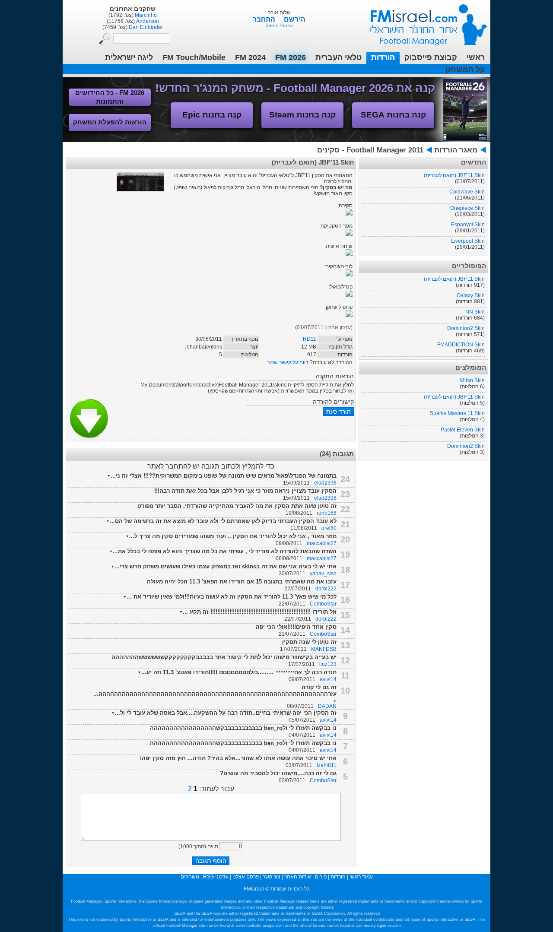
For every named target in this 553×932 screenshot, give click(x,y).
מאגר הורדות (455, 150)
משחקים (190, 877)
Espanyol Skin (468, 225)
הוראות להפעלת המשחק (109, 122)
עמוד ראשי (423, 21)
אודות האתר (297, 877)
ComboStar (323, 604)
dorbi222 (326, 589)
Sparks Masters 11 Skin (457, 413)
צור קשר (271, 877)
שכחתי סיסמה (279, 25)
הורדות (383, 57)
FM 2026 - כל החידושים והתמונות (109, 97)
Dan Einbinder (145, 27)
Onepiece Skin (467, 208)
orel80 (329, 528)
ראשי (476, 57)
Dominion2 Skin (466, 328)
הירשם (294, 19)
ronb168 (327, 513)
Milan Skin (472, 380)
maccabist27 (322, 543)
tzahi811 (327, 765)
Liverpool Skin (468, 241)
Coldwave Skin (467, 192)
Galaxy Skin (471, 295)
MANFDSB (324, 649)
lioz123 (328, 664)
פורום (321, 877)
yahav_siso (323, 574)
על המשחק (465, 69)
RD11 (309, 339)
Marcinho (145, 15)
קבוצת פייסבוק (430, 57)
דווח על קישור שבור (287, 362)
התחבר (265, 19)
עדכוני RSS (216, 877)
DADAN (327, 706)
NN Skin (475, 312)
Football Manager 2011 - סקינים (370, 150)
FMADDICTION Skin (461, 345)
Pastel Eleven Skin (463, 430)
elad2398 (325, 483)
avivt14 (328, 679)
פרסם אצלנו (245, 877)
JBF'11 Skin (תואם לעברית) (454, 175)
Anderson (147, 21)
